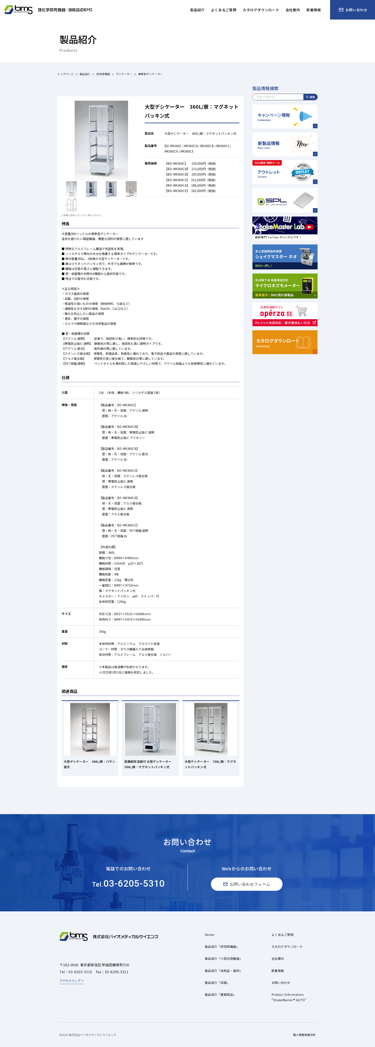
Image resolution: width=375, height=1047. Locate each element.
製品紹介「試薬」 (217, 982)
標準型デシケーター (150, 74)
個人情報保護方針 (304, 1035)
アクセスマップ (70, 980)
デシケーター (124, 74)
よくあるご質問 (282, 934)
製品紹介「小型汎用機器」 (224, 958)
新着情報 (277, 970)
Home (209, 934)
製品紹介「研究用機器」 (222, 946)
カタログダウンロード (287, 946)
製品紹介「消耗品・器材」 (224, 970)
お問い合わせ (280, 982)
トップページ (65, 74)
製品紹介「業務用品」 (220, 994)
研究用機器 (103, 74)
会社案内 (277, 958)
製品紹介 (85, 74)
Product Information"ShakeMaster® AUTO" (288, 997)
